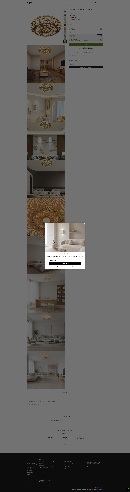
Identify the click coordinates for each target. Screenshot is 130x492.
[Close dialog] (84, 224)
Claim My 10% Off (65, 263)
